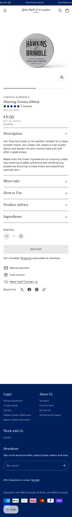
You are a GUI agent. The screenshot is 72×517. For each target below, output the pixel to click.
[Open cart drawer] (67, 10)
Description (12, 134)
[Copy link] (44, 289)
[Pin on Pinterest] (37, 289)
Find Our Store (46, 405)
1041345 (35, 480)
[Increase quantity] (21, 236)
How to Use (12, 193)
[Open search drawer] (60, 10)
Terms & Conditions (13, 400)
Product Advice (15, 205)
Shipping (26, 258)
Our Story (44, 400)
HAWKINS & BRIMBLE (16, 97)
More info (11, 181)
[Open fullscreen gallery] (62, 77)
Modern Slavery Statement (16, 419)
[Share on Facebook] (29, 289)
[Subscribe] (64, 465)
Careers (7, 437)
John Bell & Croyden (57, 492)
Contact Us (45, 410)
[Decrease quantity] (6, 236)
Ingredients (12, 217)
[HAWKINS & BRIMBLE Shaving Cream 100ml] (36, 51)
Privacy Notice (10, 405)
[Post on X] (22, 289)
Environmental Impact (50, 415)
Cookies (7, 410)
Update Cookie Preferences (17, 415)
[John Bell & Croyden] (36, 10)
